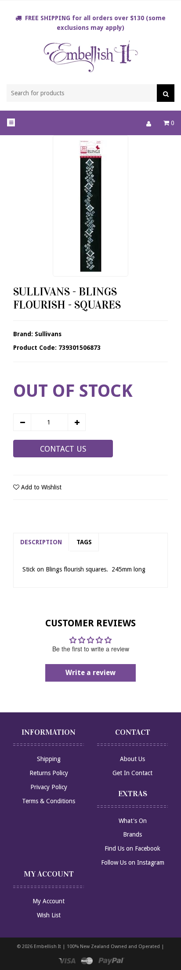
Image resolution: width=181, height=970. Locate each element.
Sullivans (48, 334)
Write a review (90, 672)
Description (41, 542)
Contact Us (63, 449)
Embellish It (47, 946)
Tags (84, 542)
